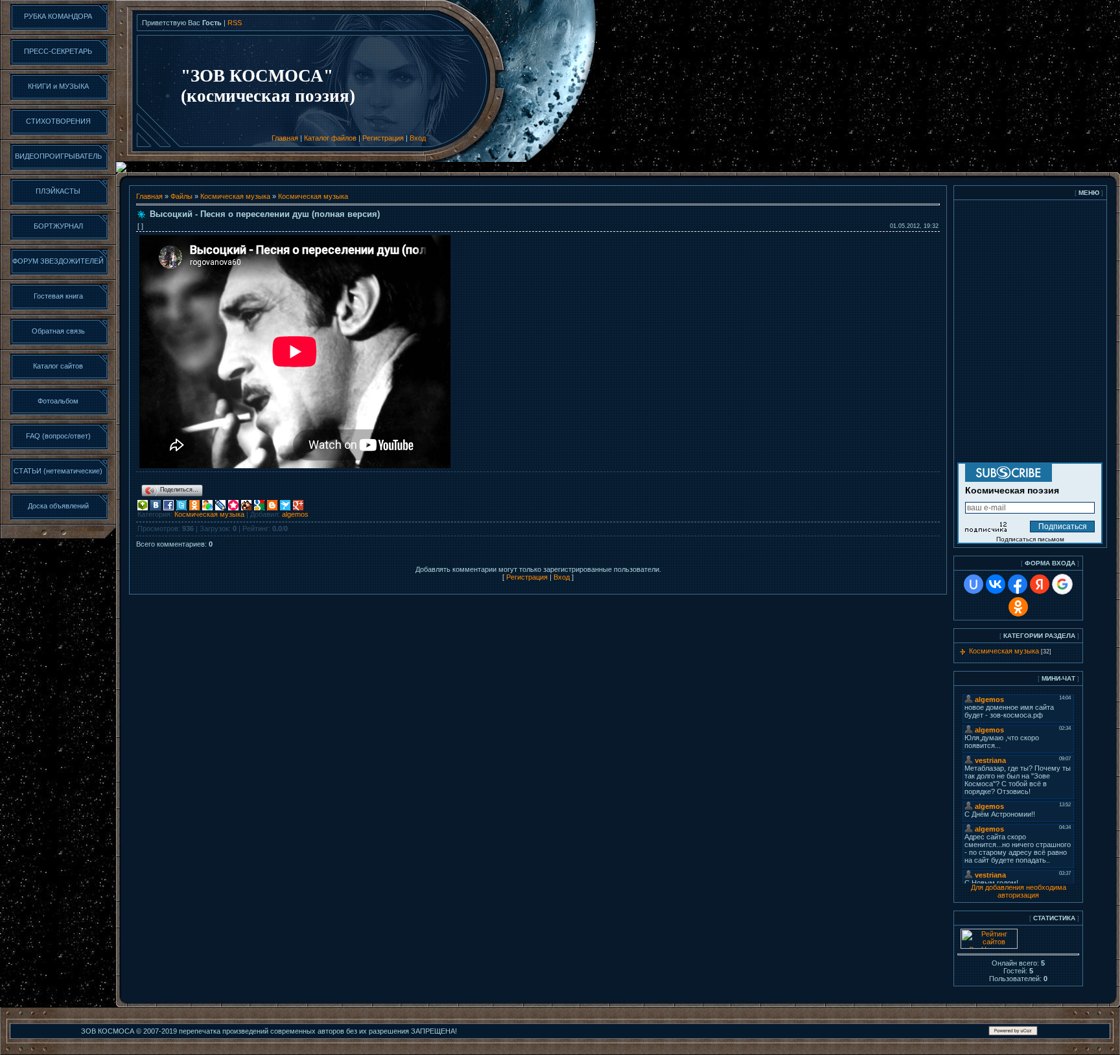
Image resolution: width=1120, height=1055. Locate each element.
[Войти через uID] (973, 584)
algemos (295, 514)
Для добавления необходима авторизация (1018, 891)
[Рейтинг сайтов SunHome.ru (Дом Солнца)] (989, 946)
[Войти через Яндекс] (1039, 584)
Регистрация (383, 138)
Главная (285, 138)
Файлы (181, 196)
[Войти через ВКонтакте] (995, 584)
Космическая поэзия (1012, 490)
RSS (235, 23)
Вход (418, 138)
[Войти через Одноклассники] (1018, 607)
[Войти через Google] (1062, 584)
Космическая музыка (235, 196)
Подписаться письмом (1030, 539)
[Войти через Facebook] (1017, 584)
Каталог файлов (330, 138)
